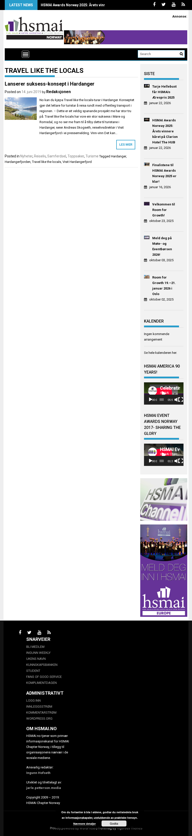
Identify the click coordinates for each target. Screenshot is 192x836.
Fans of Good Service (44, 677)
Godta (114, 823)
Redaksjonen (58, 91)
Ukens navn (36, 659)
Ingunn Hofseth (38, 773)
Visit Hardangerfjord (77, 162)
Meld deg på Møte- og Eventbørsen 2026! (162, 246)
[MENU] (25, 54)
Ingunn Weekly (38, 653)
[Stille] (176, 399)
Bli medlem (35, 647)
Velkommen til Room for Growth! (163, 209)
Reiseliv (40, 156)
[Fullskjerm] (180, 399)
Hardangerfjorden (17, 162)
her (174, 353)
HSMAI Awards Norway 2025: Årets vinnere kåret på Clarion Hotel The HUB (102, 5)
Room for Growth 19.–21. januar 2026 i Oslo (164, 285)
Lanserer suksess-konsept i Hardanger (49, 84)
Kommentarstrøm (41, 712)
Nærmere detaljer (84, 823)
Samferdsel (56, 156)
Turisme (92, 156)
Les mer (125, 144)
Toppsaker (76, 156)
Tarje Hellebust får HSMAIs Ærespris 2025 (164, 92)
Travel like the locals (46, 162)
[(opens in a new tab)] (147, 86)
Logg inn (33, 700)
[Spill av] (150, 399)
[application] (164, 393)
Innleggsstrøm (39, 706)
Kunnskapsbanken (42, 665)
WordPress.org (39, 718)
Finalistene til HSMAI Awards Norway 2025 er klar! (164, 173)
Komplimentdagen (41, 683)
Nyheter (26, 156)
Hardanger (118, 156)
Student (33, 671)
